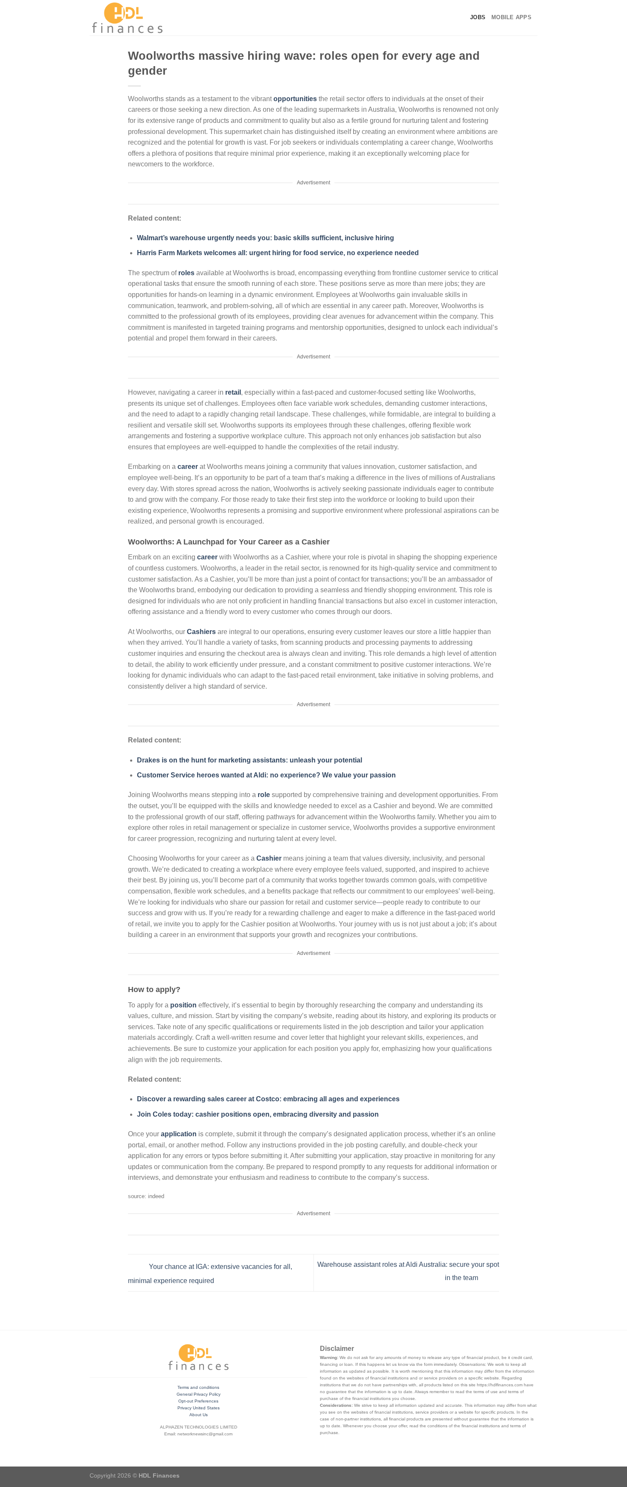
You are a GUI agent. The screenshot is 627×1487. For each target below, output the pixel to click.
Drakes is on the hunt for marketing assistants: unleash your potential (249, 760)
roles (187, 272)
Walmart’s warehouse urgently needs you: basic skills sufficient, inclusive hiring (265, 238)
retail (233, 392)
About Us (198, 1414)
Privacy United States (198, 1408)
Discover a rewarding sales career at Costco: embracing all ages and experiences (268, 1099)
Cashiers (202, 631)
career (188, 466)
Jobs (477, 17)
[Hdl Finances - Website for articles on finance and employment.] (127, 17)
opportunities (296, 98)
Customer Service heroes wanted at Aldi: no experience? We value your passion (266, 775)
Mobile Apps (511, 17)
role (265, 794)
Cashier (269, 858)
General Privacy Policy (199, 1394)
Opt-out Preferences (198, 1401)
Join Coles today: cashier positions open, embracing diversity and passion (258, 1114)
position (184, 1005)
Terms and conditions (198, 1387)
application (179, 1134)
